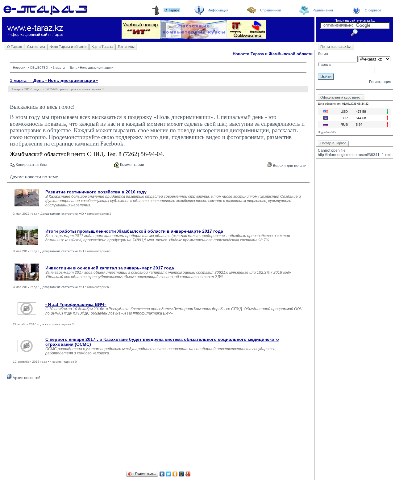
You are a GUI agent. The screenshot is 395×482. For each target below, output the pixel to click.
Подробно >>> (327, 132)
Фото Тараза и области (68, 47)
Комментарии (131, 165)
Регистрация (380, 82)
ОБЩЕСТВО (39, 67)
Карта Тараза (102, 47)
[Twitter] (168, 474)
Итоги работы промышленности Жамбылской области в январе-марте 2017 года (134, 231)
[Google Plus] (188, 474)
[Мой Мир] (181, 474)
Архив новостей (26, 378)
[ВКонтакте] (162, 474)
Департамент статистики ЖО (62, 213)
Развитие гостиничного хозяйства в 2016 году (96, 191)
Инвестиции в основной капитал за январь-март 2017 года (109, 267)
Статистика (36, 47)
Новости (19, 67)
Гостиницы (126, 47)
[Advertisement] (158, 426)
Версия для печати (289, 165)
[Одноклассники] (175, 474)
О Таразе (14, 47)
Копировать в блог (31, 165)
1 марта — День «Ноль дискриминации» (54, 80)
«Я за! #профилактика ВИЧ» (75, 304)
